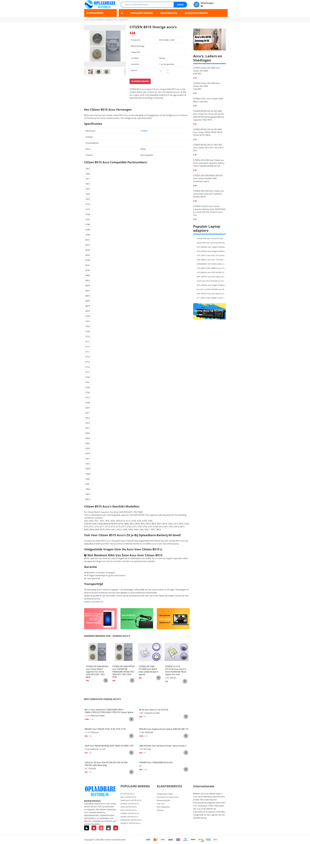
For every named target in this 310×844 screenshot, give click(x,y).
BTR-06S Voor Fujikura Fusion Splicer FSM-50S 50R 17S (163, 729)
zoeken (180, 4)
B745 (87, 270)
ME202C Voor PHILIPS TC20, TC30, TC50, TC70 (105, 729)
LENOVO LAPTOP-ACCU (129, 803)
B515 (87, 245)
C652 (87, 326)
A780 (87, 224)
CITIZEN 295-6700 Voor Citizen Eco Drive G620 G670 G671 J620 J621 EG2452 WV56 (208, 194)
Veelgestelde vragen (165, 794)
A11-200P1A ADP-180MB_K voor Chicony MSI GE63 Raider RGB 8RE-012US (211, 298)
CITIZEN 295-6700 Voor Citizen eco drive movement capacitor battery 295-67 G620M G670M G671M (208, 163)
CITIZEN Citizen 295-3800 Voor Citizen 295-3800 (206, 69)
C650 (87, 316)
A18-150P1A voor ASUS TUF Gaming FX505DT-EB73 (211, 255)
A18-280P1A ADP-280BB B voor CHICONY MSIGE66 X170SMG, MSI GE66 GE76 (211, 268)
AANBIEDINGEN (168, 13)
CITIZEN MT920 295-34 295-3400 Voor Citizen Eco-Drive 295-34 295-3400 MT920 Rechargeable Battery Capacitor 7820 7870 (208, 115)
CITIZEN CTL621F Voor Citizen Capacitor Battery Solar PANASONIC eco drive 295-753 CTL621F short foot (209, 210)
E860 (87, 438)
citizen (143, 131)
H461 (87, 479)
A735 (87, 219)
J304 (87, 484)
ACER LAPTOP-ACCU (128, 807)
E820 (87, 433)
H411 (87, 458)
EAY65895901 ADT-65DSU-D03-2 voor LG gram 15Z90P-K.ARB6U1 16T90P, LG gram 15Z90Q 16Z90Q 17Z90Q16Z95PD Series (211, 264)
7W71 (88, 494)
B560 (87, 250)
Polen (211, 805)
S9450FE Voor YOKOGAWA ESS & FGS (156, 762)
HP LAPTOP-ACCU (127, 794)
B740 (87, 260)
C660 (87, 331)
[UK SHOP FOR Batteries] (108, 827)
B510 (87, 240)
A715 (87, 209)
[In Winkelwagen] (105, 680)
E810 (87, 407)
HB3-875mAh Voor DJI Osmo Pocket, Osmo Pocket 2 (162, 745)
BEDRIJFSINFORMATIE (196, 13)
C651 (87, 321)
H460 (87, 474)
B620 (87, 255)
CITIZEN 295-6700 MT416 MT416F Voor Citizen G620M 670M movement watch (208, 178)
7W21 (88, 489)
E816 (87, 423)
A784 (87, 229)
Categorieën (96, 13)
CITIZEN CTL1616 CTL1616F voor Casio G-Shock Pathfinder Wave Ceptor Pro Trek (175, 670)
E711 (87, 351)
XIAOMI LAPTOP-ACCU (129, 817)
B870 (87, 285)
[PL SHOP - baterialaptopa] (101, 827)
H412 (87, 463)
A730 (87, 214)
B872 (87, 290)
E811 (87, 413)
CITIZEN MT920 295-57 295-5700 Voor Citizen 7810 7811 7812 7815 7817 (208, 147)
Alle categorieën (97, 20)
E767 (87, 397)
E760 (87, 377)
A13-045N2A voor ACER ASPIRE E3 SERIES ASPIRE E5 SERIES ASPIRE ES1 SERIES (211, 272)
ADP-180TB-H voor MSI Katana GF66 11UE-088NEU (211, 276)
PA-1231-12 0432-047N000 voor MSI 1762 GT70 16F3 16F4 (211, 289)
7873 (87, 184)
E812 (87, 418)
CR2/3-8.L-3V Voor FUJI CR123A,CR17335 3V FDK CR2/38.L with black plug (106, 763)
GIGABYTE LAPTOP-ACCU (130, 823)
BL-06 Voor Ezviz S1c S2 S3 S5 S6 (153, 709)
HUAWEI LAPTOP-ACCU (129, 813)
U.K (194, 805)
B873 (87, 295)
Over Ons (160, 803)
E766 (87, 392)
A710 (87, 204)
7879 (87, 199)
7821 (87, 168)
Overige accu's (111, 20)
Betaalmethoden (163, 800)
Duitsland (202, 805)
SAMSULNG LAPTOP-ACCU (130, 800)
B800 (87, 275)
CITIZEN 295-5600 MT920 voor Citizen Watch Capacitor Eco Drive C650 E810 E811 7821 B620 (97, 671)
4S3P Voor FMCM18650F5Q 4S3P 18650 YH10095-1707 (109, 745)
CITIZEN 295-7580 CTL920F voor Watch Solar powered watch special (148, 670)
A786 (87, 234)
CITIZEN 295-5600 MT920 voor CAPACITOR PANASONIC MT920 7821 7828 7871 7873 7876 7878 (123, 671)
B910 (87, 311)
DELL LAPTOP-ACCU (128, 797)
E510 (87, 336)
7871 (87, 178)
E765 (87, 387)
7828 (87, 173)
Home (86, 20)
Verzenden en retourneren (167, 797)
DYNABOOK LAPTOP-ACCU (131, 820)
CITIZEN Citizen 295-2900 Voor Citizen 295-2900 (206, 84)
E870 (87, 448)
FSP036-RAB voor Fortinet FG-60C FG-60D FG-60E (211, 238)
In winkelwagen (140, 81)
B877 (87, 306)
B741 (87, 265)
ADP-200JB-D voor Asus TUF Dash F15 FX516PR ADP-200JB (211, 260)
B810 (87, 280)
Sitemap (160, 810)
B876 (87, 301)
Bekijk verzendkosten (93, 601)
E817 (87, 428)
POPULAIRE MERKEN (142, 13)
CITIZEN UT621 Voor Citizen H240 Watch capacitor (208, 100)
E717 (87, 372)
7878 (87, 194)
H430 (87, 468)
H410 (87, 453)
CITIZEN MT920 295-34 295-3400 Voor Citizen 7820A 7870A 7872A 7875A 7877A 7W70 (207, 132)
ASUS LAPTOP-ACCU (128, 810)
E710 (87, 346)
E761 (87, 382)
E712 (87, 357)
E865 (87, 443)
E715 (87, 362)
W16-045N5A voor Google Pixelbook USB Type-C (211, 247)
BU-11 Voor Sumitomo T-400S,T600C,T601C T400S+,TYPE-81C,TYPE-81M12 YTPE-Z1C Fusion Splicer (109, 711)
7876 (87, 189)
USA (223, 802)
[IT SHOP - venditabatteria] (93, 827)
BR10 (87, 499)
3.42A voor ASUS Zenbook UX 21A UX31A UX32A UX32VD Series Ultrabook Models (211, 281)
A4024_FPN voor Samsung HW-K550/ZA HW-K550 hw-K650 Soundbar (211, 243)
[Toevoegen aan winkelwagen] (131, 719)
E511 (87, 341)
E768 (87, 402)
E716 (87, 367)
